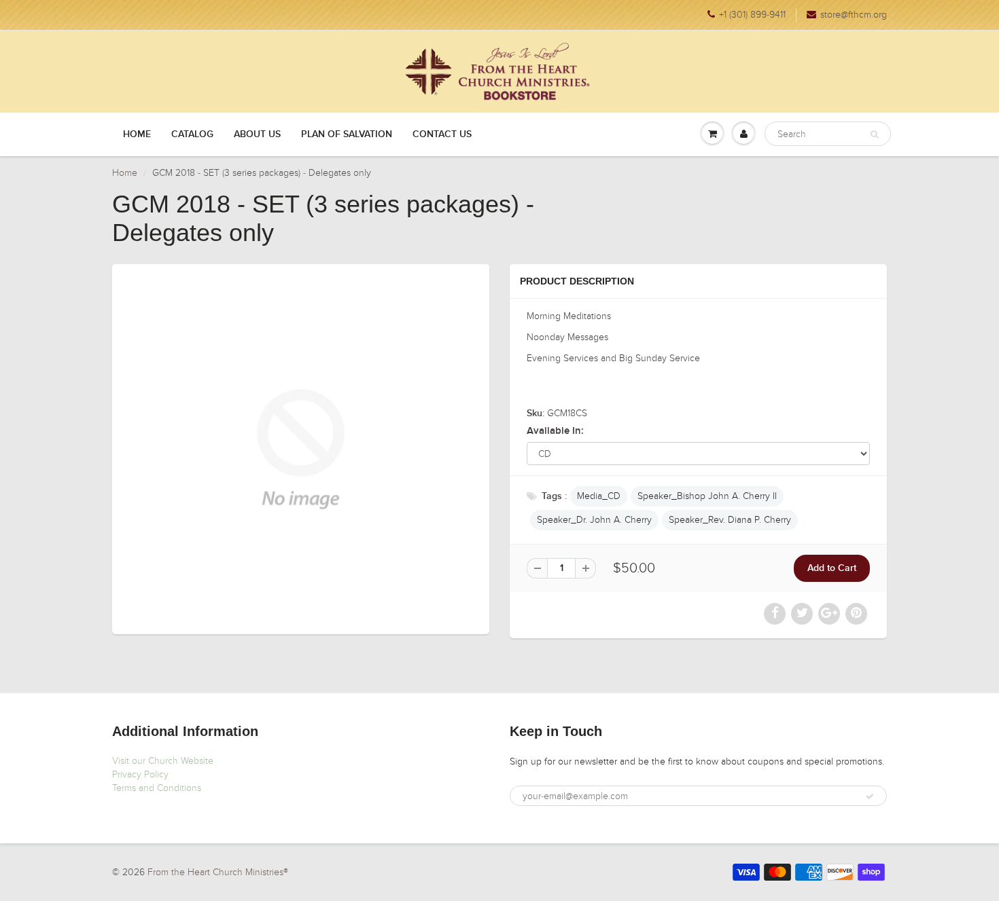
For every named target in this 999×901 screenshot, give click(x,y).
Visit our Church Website (162, 761)
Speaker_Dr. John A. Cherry (594, 520)
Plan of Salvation (346, 134)
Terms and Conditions (156, 788)
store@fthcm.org (853, 14)
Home (137, 134)
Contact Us (442, 134)
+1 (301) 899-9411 (752, 14)
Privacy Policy (140, 774)
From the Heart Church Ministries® (217, 872)
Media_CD (598, 496)
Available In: (555, 431)
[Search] (874, 134)
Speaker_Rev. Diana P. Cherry (730, 520)
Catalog (192, 134)
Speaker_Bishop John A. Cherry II (707, 496)
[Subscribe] (870, 796)
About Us (257, 134)
